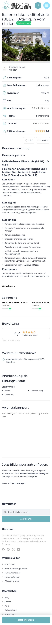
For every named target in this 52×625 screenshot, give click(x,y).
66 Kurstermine (41, 123)
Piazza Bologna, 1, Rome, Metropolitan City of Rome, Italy (25, 415)
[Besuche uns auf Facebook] (3, 549)
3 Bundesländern (40, 108)
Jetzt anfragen (26, 620)
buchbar (6, 305)
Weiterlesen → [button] (8, 286)
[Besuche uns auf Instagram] (8, 549)
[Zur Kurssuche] (38, 5)
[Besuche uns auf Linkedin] (18, 549)
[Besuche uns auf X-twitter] (13, 549)
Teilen (30, 140)
